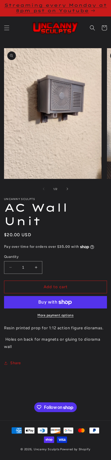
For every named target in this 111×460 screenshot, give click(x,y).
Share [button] (15, 363)
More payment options (55, 315)
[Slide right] (67, 189)
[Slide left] (44, 189)
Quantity (11, 257)
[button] (7, 28)
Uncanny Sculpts (47, 449)
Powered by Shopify (75, 449)
